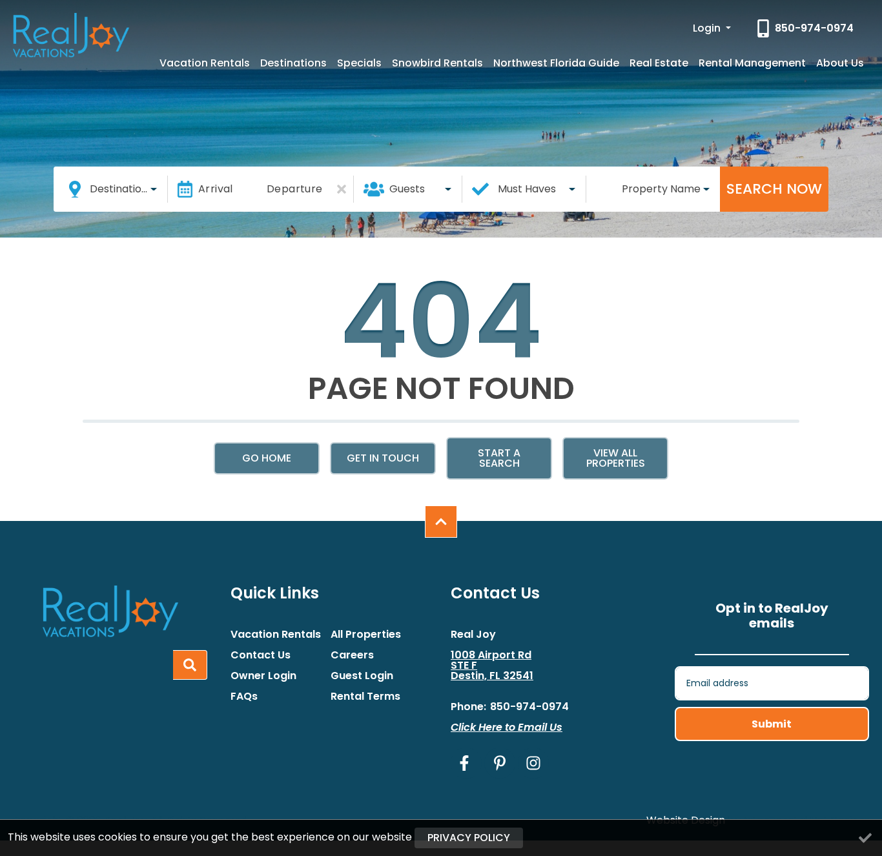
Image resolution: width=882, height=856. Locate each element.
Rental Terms (365, 696)
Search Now (774, 189)
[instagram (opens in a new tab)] (533, 763)
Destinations (293, 63)
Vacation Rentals (204, 63)
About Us (840, 63)
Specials (359, 63)
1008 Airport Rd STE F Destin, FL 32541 (492, 665)
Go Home (266, 458)
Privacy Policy (468, 837)
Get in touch (383, 458)
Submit (772, 724)
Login (708, 28)
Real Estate (659, 63)
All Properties (366, 634)
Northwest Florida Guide (556, 63)
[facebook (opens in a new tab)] (466, 763)
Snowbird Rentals (437, 63)
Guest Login (362, 676)
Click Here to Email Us (506, 727)
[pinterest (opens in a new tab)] (499, 763)
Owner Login (263, 676)
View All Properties (615, 458)
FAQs (244, 696)
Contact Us (261, 655)
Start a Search (499, 458)
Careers (352, 655)
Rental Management (752, 63)
